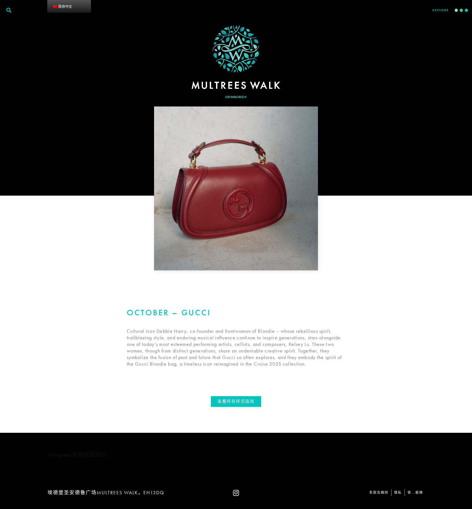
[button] (236, 401)
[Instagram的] (236, 492)
